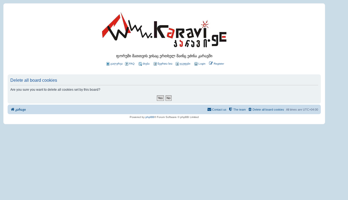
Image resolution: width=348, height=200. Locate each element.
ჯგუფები (185, 63)
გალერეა (116, 63)
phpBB (149, 117)
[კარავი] (164, 31)
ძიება (146, 63)
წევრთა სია (165, 63)
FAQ (132, 63)
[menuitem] (200, 64)
